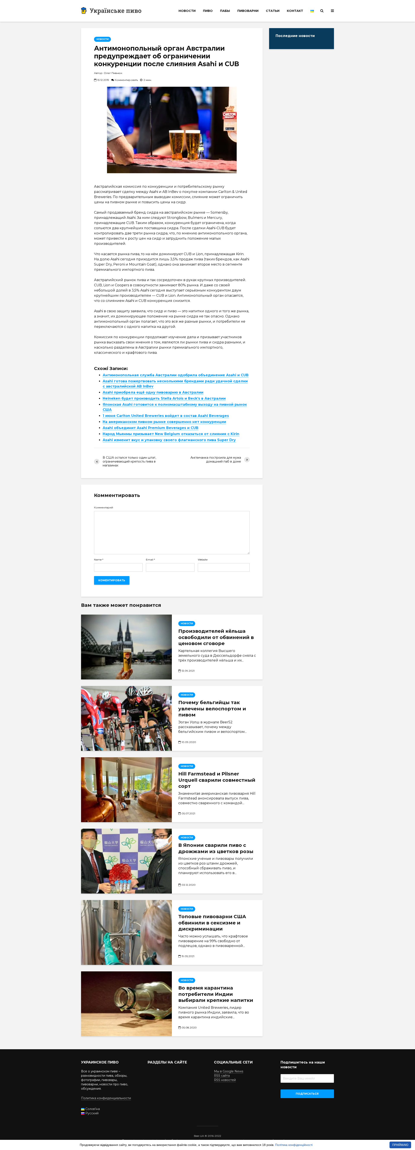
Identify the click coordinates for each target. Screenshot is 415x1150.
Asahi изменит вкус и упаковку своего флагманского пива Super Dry (169, 440)
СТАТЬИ (272, 11)
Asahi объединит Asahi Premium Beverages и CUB (150, 428)
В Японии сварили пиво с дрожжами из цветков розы (215, 848)
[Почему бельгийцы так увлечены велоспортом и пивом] (126, 718)
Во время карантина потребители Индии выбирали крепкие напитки (215, 994)
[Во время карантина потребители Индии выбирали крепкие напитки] (126, 1003)
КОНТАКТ (295, 11)
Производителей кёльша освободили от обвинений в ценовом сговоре (216, 637)
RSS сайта (222, 1076)
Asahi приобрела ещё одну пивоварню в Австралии (153, 392)
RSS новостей (225, 1080)
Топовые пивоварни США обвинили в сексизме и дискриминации (212, 923)
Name (98, 559)
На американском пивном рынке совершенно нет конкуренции (164, 422)
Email (150, 559)
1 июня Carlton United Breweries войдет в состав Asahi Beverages (166, 416)
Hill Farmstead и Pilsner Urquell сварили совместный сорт (216, 780)
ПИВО (208, 11)
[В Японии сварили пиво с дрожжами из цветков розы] (126, 861)
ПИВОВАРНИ (248, 11)
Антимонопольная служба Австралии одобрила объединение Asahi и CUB (176, 375)
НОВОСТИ (187, 11)
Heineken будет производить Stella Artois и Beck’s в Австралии (164, 398)
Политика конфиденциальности (106, 1098)
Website (203, 559)
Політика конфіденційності (294, 1145)
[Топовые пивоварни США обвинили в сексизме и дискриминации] (126, 932)
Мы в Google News (228, 1071)
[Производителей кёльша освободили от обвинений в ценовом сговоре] (126, 647)
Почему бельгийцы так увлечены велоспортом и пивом (212, 709)
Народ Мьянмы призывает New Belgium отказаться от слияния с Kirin (171, 434)
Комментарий (103, 507)
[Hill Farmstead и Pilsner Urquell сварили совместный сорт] (126, 789)
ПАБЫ (225, 11)
